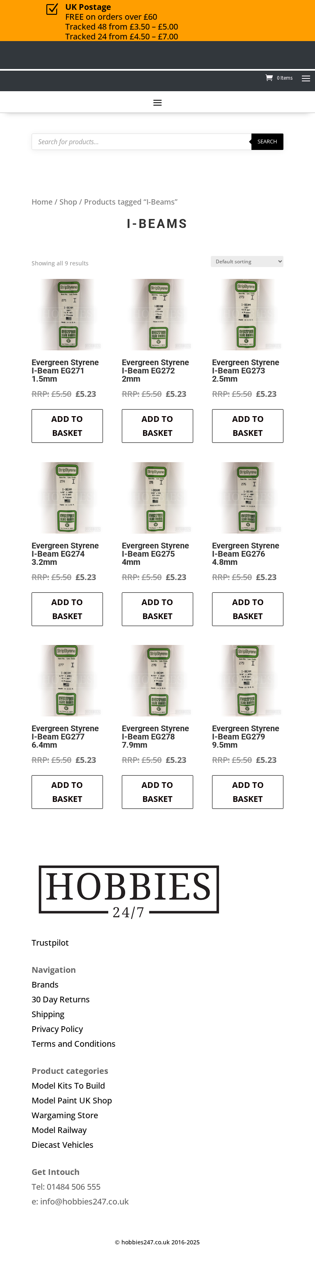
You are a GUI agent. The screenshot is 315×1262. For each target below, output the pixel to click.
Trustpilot (50, 942)
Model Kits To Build (68, 1085)
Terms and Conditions (74, 1043)
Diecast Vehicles (63, 1144)
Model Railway (59, 1129)
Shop (68, 201)
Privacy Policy (57, 1028)
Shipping (48, 1014)
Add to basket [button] (67, 425)
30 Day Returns (61, 999)
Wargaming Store (65, 1115)
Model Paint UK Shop (72, 1100)
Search (267, 141)
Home (42, 201)
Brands (45, 984)
